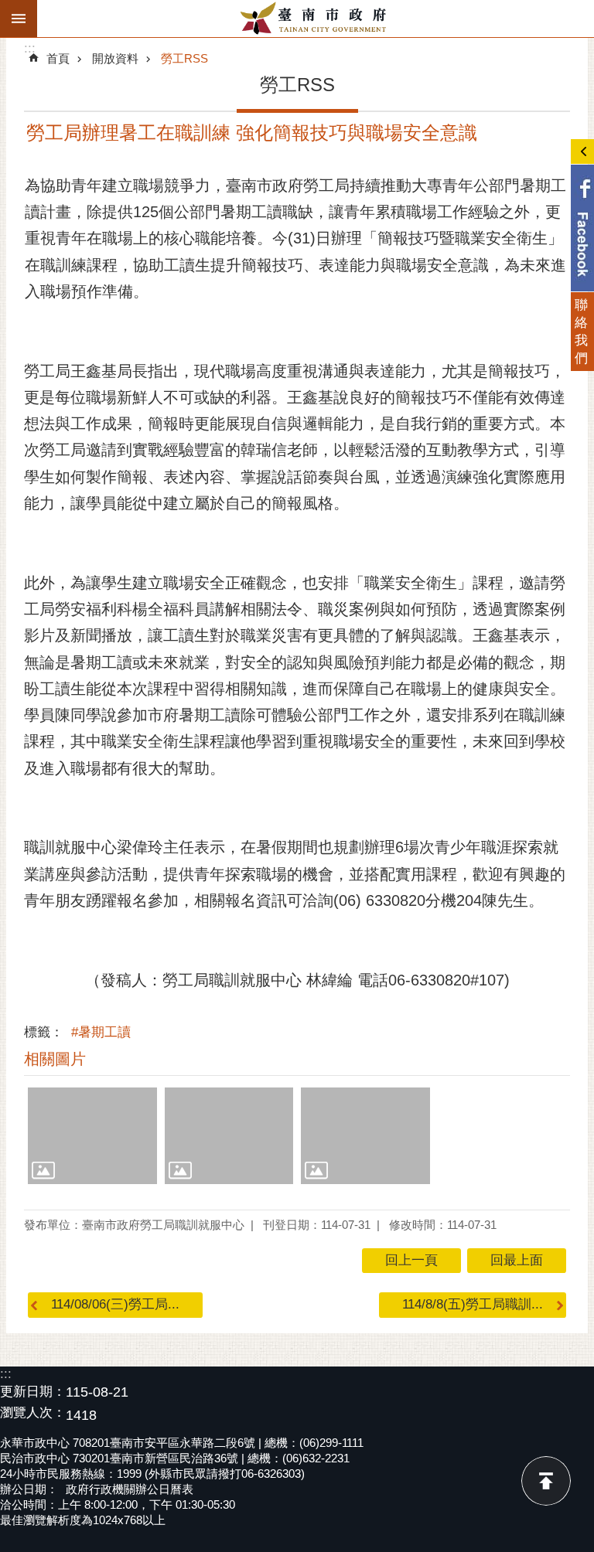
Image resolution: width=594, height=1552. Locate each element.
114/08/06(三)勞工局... (115, 1304)
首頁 (58, 58)
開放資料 (115, 58)
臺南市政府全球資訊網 (315, 18)
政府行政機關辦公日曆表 (129, 1489)
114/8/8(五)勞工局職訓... (472, 1304)
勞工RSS (184, 58)
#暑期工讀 (101, 1032)
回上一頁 (411, 1260)
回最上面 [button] (516, 1260)
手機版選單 (18, 18)
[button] (92, 1135)
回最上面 (546, 1481)
